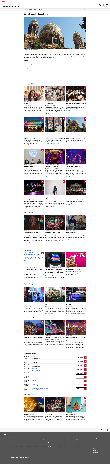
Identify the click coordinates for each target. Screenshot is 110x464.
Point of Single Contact (31, 446)
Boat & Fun (69, 304)
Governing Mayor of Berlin (32, 439)
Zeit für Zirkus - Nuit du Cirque (74, 166)
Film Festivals (28, 66)
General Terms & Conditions (16, 446)
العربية (94, 442)
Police (61, 446)
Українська (95, 452)
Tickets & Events (80, 439)
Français (95, 444)
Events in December (50, 414)
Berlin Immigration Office (48, 442)
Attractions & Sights (80, 442)
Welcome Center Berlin (48, 439)
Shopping (78, 446)
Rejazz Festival (49, 198)
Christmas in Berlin (29, 414)
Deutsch (94, 439)
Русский (94, 448)
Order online (80, 357)
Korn (33, 372)
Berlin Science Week (29, 166)
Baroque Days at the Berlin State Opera (76, 103)
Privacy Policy (13, 442)
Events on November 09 (72, 198)
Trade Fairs (27, 73)
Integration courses (47, 444)
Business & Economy (31, 444)
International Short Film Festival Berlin (55, 232)
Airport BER (62, 442)
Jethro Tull (34, 360)
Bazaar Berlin (27, 103)
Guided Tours (79, 444)
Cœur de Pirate (35, 364)
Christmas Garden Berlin (30, 135)
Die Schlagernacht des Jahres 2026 (40, 388)
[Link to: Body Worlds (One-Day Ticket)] (76, 259)
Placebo (33, 376)
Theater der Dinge (28, 198)
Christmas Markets (29, 75)
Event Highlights (28, 64)
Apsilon (33, 384)
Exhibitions (27, 70)
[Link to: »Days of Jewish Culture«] (55, 33)
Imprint (11, 439)
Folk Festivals (28, 68)
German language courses (49, 446)
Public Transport (63, 444)
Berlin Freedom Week (50, 135)
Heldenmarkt (48, 304)
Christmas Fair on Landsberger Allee (54, 337)
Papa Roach (34, 380)
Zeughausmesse (49, 103)
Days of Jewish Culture (72, 135)
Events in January (70, 414)
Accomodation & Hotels (65, 439)
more (25, 111)
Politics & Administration (32, 442)
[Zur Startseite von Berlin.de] (5, 435)
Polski (94, 446)
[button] (85, 9)
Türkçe (94, 450)
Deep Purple (34, 356)
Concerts (27, 77)
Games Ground (27, 304)
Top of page (104, 429)
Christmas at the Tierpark (51, 166)
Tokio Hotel (34, 368)
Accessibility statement (15, 444)
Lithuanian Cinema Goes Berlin (31, 232)
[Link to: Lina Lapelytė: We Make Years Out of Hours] (34, 256)
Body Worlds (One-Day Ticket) (74, 269)
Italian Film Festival (71, 232)
